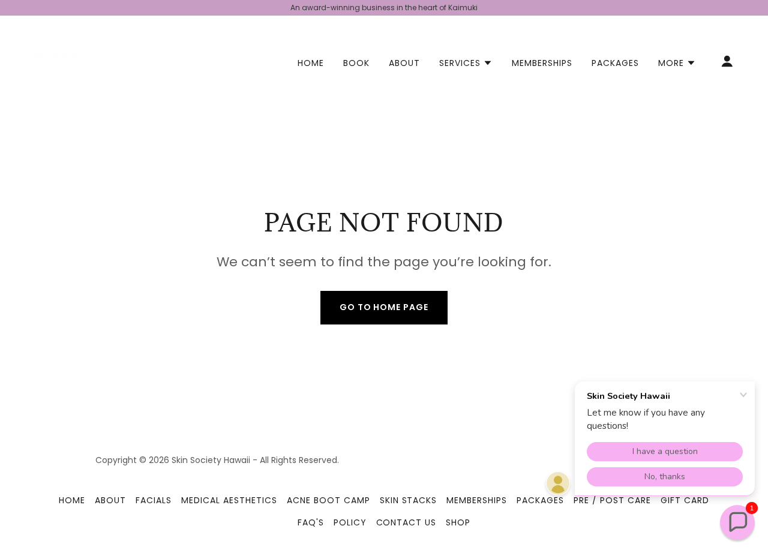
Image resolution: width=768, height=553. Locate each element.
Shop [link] (458, 522)
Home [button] (72, 500)
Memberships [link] (542, 63)
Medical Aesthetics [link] (229, 500)
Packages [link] (615, 63)
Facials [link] (154, 500)
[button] (466, 63)
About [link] (404, 63)
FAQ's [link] (311, 522)
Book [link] (356, 63)
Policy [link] (350, 522)
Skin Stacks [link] (408, 500)
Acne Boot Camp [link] (328, 500)
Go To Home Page (384, 307)
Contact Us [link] (406, 522)
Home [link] (311, 63)
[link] (60, 60)
